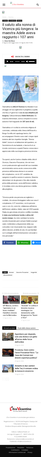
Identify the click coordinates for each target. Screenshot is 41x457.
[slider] (32, 61)
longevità (34, 272)
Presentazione (10, 448)
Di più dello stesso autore (27, 328)
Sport (5, 302)
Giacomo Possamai (22, 272)
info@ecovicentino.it (24, 441)
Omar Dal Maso (9, 41)
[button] (38, 5)
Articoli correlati (9, 328)
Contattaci (25, 450)
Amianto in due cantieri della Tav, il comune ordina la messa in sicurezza (26, 368)
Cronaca (5, 20)
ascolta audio (7, 61)
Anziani (11, 272)
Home (4, 17)
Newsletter (20, 448)
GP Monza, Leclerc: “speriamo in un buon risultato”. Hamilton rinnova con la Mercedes (11, 310)
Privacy (30, 452)
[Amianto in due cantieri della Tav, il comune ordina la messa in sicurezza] (8, 368)
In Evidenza (12, 20)
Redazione (29, 448)
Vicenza (10, 17)
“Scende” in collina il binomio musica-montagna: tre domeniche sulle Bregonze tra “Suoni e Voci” (29, 312)
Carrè (23, 302)
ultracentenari (7, 275)
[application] (20, 61)
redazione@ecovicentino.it (24, 439)
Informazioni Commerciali (17, 452)
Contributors (15, 450)
